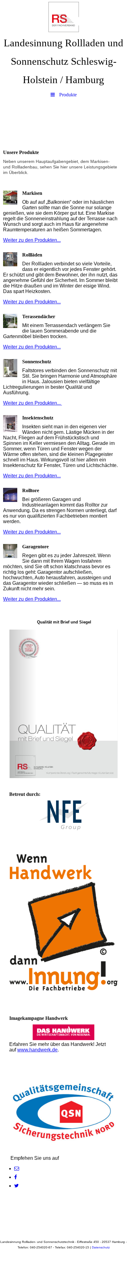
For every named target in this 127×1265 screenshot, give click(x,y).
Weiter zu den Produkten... (32, 240)
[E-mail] (16, 1168)
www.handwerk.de (37, 1049)
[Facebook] (15, 1177)
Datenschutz (101, 1247)
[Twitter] (16, 1185)
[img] (63, 17)
